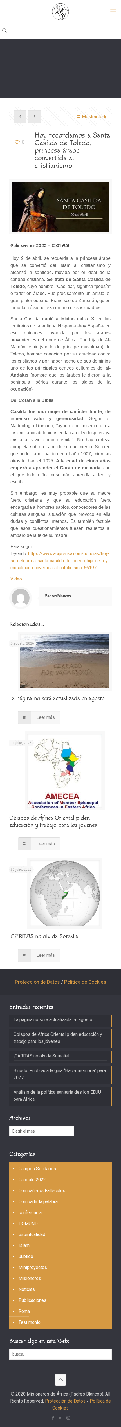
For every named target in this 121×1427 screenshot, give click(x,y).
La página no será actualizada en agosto (57, 698)
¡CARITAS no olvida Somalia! (44, 936)
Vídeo (16, 579)
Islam (24, 1245)
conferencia (30, 1212)
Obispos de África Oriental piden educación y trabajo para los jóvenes (53, 821)
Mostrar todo (94, 116)
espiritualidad (32, 1234)
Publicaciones (32, 1300)
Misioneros (30, 1278)
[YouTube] (61, 1418)
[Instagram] (68, 1418)
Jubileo (26, 1256)
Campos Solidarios (37, 1168)
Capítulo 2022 (32, 1179)
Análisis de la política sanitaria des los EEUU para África (57, 1096)
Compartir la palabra (38, 1201)
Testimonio (30, 1322)
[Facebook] (53, 1418)
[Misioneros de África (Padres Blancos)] (60, 11)
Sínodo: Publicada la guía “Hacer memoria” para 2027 (60, 1074)
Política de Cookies (85, 982)
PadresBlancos (57, 595)
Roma (24, 1311)
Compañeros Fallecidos (42, 1190)
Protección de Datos (37, 982)
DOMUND (28, 1223)
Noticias (27, 1289)
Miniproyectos (33, 1267)
